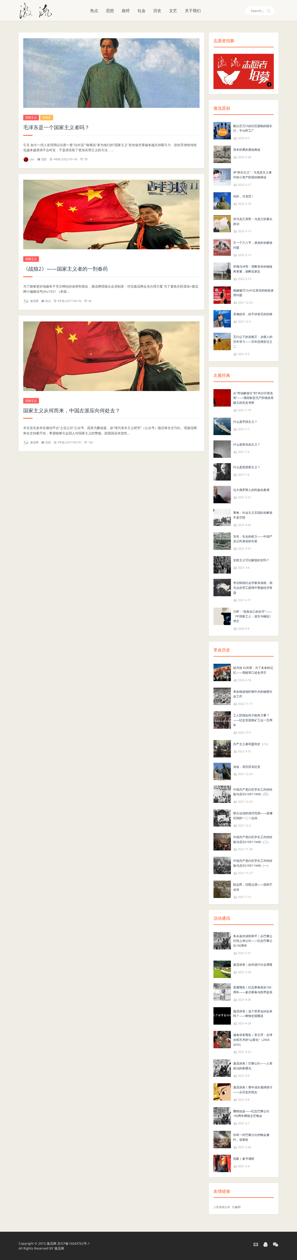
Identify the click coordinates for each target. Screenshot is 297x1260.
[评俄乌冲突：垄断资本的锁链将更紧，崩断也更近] (222, 271)
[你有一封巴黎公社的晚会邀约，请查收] (222, 1139)
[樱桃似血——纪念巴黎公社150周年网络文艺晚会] (222, 1115)
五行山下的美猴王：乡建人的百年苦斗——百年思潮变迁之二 (252, 342)
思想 (110, 10)
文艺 (173, 10)
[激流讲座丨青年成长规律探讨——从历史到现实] (222, 1091)
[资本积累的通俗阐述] (222, 154)
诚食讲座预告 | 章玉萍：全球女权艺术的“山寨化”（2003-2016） (252, 1040)
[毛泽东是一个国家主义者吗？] (111, 73)
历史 (157, 10)
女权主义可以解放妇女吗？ (251, 560)
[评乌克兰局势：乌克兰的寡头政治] (222, 223)
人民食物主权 (221, 1207)
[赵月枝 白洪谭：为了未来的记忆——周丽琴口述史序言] (222, 672)
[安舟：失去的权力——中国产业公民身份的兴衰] (222, 541)
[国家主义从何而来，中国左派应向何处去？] (111, 356)
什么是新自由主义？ (246, 444)
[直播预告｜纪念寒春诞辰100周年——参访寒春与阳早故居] (222, 991)
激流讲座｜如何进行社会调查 (252, 964)
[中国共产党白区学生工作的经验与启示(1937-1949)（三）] (222, 794)
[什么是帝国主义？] (222, 426)
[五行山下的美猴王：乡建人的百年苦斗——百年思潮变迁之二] (222, 341)
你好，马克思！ (243, 196)
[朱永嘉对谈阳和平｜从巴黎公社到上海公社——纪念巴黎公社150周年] (222, 940)
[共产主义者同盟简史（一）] (222, 748)
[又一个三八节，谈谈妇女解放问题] (222, 247)
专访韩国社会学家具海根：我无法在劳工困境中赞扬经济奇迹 (252, 588)
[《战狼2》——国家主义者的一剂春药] (111, 214)
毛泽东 (46, 117)
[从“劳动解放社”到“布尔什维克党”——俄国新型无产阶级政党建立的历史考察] (222, 397)
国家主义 (31, 117)
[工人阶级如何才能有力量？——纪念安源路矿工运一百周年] (222, 719)
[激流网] (38, 10)
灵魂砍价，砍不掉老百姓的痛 (252, 314)
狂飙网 (236, 1207)
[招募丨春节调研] (222, 1163)
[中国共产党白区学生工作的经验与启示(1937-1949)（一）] (222, 865)
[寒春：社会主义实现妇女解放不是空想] (222, 517)
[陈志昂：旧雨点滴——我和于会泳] (222, 889)
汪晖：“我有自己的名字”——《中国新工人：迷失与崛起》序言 (252, 616)
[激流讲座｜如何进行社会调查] (222, 969)
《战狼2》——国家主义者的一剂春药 (65, 268)
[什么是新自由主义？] (222, 448)
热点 (94, 10)
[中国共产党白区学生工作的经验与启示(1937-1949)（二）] (222, 841)
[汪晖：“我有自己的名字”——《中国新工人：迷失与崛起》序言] (222, 616)
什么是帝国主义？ (245, 422)
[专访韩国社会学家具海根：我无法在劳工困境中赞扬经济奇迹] (222, 587)
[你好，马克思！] (222, 200)
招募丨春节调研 (243, 1159)
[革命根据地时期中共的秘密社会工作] (222, 696)
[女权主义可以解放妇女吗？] (222, 564)
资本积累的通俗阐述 (246, 149)
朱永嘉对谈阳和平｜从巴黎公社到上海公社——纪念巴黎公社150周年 (252, 941)
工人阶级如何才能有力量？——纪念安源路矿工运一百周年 (252, 720)
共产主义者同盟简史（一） (251, 744)
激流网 (34, 301)
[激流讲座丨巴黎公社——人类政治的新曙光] (222, 1068)
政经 (126, 10)
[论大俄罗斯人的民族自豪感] (222, 494)
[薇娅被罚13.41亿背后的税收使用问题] (222, 294)
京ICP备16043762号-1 (73, 1243)
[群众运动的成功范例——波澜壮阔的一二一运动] (222, 817)
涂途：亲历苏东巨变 (246, 767)
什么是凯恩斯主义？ (246, 467)
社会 (141, 10)
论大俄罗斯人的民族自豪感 (251, 490)
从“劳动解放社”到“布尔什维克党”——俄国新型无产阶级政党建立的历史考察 (253, 398)
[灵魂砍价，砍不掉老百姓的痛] (222, 318)
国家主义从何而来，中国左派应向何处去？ (71, 410)
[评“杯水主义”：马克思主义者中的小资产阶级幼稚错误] (222, 177)
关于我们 (193, 10)
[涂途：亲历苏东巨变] (222, 771)
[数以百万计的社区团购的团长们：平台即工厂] (222, 130)
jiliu (32, 159)
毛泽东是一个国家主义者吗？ (56, 127)
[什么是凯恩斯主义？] (222, 471)
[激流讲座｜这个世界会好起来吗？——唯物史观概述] (222, 1015)
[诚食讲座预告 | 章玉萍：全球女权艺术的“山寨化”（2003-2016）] (222, 1039)
